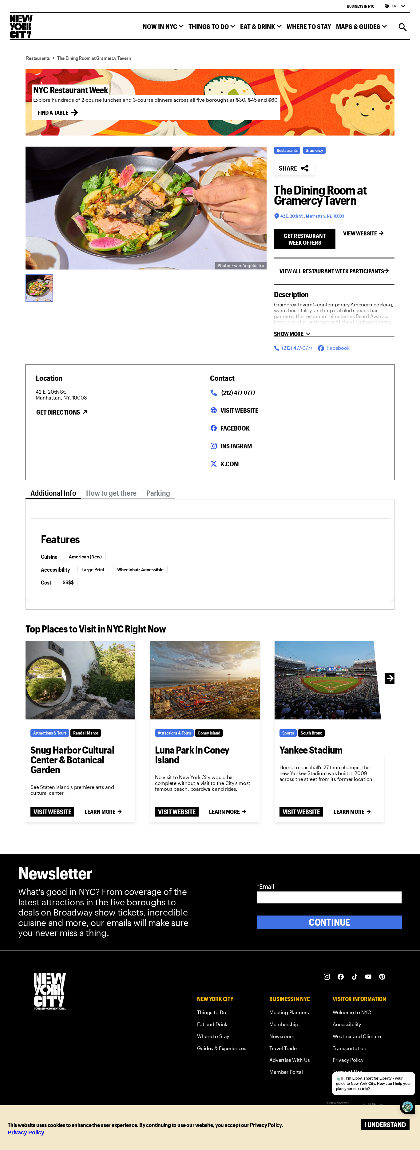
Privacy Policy (26, 1132)
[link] (221, 1013)
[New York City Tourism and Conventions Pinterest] (382, 977)
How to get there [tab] (111, 492)
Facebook (235, 428)
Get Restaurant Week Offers (305, 239)
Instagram (236, 446)
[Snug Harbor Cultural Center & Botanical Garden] (80, 680)
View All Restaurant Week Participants (331, 271)
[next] (390, 678)
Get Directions (58, 412)
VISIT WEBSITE (52, 811)
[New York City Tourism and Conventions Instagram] (327, 977)
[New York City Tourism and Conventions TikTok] (355, 977)
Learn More (100, 811)
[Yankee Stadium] (329, 680)
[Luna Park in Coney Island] (205, 680)
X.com (229, 463)
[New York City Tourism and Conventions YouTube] (368, 977)
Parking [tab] (158, 492)
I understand (385, 1124)
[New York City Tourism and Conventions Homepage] (50, 992)
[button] (163, 28)
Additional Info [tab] (53, 492)
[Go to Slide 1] (41, 287)
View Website (360, 233)
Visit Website (239, 410)
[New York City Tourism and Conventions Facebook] (341, 977)
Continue (329, 922)
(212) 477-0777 (238, 392)
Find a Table (53, 112)
